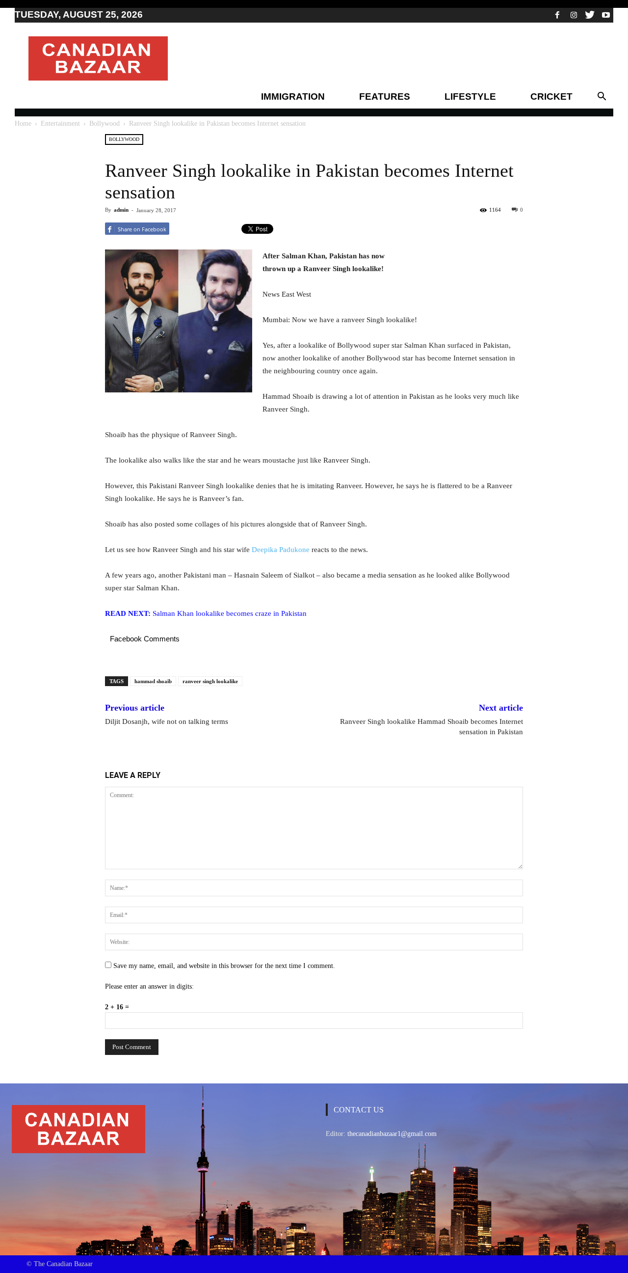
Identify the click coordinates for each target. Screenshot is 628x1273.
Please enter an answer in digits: (149, 986)
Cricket (551, 96)
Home (23, 123)
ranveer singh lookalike (210, 681)
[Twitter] (589, 15)
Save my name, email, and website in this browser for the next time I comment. (224, 965)
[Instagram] (573, 15)
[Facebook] (557, 15)
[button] (601, 97)
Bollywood (104, 123)
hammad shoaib (153, 681)
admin (121, 210)
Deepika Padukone (281, 549)
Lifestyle (470, 96)
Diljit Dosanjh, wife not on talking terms (166, 721)
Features (384, 96)
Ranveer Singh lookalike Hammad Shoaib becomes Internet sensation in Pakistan (431, 727)
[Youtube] (606, 15)
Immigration (293, 96)
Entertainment (60, 123)
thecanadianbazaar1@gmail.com (392, 1133)
